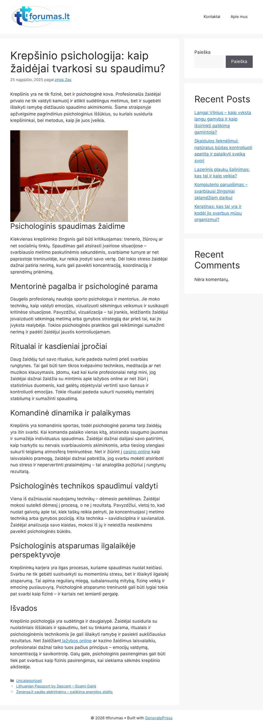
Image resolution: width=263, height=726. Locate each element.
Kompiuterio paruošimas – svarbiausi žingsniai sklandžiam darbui (221, 191)
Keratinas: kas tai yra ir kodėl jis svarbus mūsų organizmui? (218, 213)
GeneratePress (159, 717)
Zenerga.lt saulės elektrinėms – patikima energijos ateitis (64, 691)
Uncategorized (29, 680)
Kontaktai (212, 16)
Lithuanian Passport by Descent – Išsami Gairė (56, 686)
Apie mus (239, 16)
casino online (136, 451)
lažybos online (76, 640)
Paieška (202, 52)
